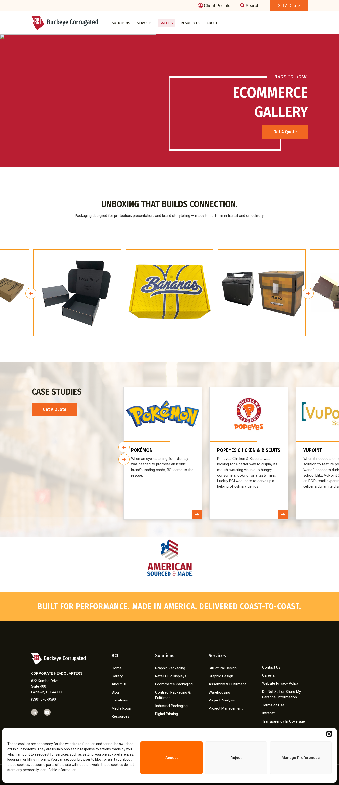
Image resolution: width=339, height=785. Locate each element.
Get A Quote (285, 132)
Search (253, 5)
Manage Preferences (301, 758)
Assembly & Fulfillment (227, 684)
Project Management (226, 708)
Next (308, 293)
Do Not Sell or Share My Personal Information (281, 694)
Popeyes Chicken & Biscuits (248, 450)
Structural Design (223, 668)
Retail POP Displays (170, 676)
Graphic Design (221, 676)
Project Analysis (222, 700)
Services (145, 23)
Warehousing (219, 692)
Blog (115, 692)
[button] (329, 733)
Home (117, 668)
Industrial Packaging (171, 706)
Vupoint (312, 450)
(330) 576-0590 (43, 699)
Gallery (167, 23)
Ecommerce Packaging (174, 684)
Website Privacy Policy (280, 683)
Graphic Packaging (170, 668)
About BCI (120, 684)
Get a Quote (289, 5)
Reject (236, 758)
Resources (190, 23)
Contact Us (271, 667)
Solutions (121, 23)
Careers (268, 675)
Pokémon (142, 450)
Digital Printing (166, 714)
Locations (120, 700)
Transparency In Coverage (283, 721)
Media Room (122, 708)
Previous (30, 293)
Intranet (268, 713)
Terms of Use (273, 705)
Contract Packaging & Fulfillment (173, 695)
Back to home (291, 76)
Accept (171, 758)
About (212, 23)
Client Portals (217, 5)
